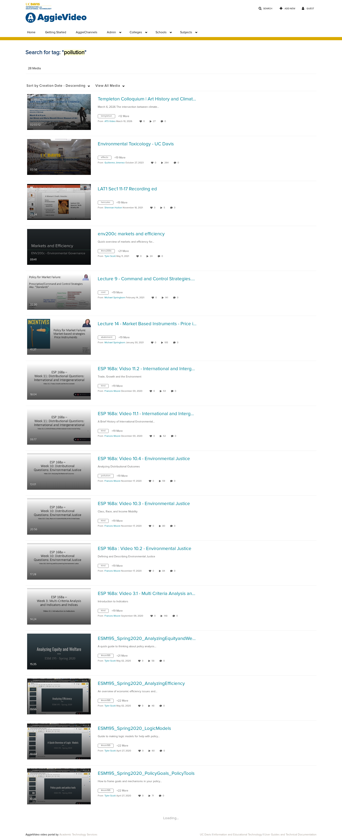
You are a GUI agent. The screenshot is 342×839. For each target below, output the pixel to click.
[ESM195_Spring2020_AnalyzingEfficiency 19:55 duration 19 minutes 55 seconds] (59, 696)
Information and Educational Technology (237, 834)
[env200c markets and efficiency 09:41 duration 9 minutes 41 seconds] (59, 246)
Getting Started (55, 32)
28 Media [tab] (34, 68)
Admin (111, 32)
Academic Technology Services (78, 834)
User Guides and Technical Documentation (290, 834)
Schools (161, 32)
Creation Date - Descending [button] (56, 86)
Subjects (186, 32)
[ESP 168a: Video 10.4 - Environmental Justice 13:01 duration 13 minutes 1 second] (59, 471)
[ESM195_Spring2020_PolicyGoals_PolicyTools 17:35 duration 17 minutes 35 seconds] (59, 786)
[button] (265, 8)
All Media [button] (107, 86)
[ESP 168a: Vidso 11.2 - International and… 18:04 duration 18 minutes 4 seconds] (59, 381)
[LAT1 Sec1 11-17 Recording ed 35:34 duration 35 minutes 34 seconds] (59, 201)
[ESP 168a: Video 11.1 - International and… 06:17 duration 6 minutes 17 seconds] (59, 426)
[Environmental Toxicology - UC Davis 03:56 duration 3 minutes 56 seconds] (59, 156)
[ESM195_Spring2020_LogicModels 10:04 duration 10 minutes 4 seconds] (59, 741)
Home (31, 32)
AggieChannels (86, 32)
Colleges (136, 32)
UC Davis (205, 834)
